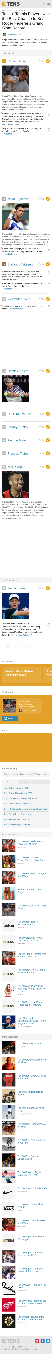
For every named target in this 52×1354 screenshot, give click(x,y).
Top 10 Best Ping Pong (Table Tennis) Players (29, 1003)
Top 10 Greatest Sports (29, 1043)
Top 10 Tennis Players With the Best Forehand (31, 955)
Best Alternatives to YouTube (16, 819)
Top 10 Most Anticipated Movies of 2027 (21, 798)
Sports (16, 10)
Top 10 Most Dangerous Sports (30, 1093)
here (44, 774)
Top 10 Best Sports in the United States (30, 1157)
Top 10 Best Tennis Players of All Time (31, 875)
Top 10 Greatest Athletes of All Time (31, 1061)
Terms (4, 1347)
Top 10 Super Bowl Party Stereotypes (30, 1238)
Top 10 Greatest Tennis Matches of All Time (29, 939)
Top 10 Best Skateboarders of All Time (31, 1141)
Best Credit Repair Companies (17, 814)
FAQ (26, 1347)
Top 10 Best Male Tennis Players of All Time (30, 842)
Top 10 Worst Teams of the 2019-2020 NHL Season (31, 1302)
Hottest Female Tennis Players (29, 891)
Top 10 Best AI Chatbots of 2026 (18, 793)
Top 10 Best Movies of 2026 (16, 788)
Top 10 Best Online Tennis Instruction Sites (31, 971)
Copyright (19, 1347)
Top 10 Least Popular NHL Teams (31, 1286)
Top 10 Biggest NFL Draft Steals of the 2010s (30, 1270)
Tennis (23, 10)
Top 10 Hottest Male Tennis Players (31, 907)
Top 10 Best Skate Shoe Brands (30, 1205)
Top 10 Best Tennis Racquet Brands (27, 923)
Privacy (11, 1347)
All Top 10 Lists (6, 10)
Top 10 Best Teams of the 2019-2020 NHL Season (31, 1318)
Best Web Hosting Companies (17, 824)
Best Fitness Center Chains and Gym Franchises (25, 809)
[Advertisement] (26, 167)
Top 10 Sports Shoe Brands (32, 1188)
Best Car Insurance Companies (18, 804)
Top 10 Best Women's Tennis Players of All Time (31, 858)
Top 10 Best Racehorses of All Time (31, 1125)
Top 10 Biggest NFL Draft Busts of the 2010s (30, 1254)
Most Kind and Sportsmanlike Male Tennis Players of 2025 (31, 1021)
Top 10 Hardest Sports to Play (30, 1109)
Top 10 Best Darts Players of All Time (31, 1221)
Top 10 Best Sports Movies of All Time (31, 1077)
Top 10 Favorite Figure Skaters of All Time (29, 1173)
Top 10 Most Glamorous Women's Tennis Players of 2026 (31, 989)
